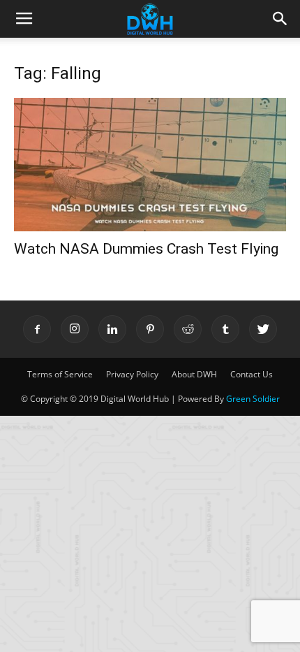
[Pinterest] (150, 329)
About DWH (194, 374)
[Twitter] (263, 329)
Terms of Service (60, 374)
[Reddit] (188, 329)
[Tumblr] (225, 329)
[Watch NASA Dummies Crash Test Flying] (150, 164)
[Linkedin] (112, 329)
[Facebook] (37, 329)
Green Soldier (253, 399)
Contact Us (251, 374)
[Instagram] (75, 329)
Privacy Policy (132, 374)
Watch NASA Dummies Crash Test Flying (146, 248)
